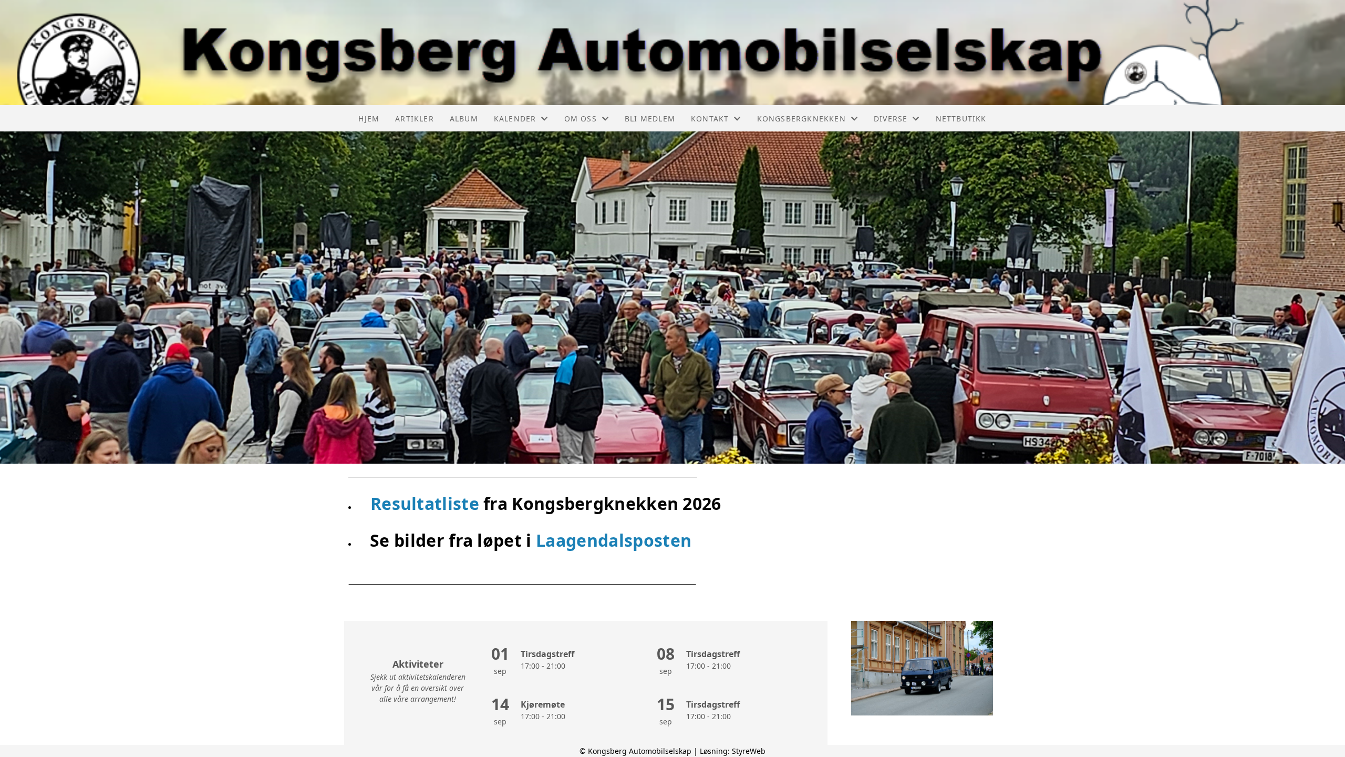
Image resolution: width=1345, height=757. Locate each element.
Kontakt (710, 119)
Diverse (890, 119)
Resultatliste (426, 503)
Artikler (414, 119)
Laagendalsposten (613, 540)
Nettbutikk (961, 119)
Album (464, 119)
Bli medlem (650, 119)
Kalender (515, 119)
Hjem (368, 119)
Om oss (580, 119)
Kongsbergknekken (801, 119)
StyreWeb (748, 751)
